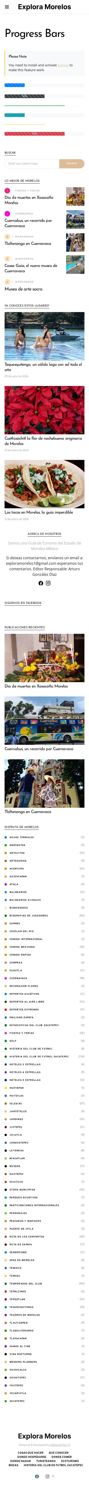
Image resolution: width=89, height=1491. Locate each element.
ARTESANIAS (18, 861)
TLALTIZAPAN (19, 1322)
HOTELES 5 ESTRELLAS (25, 1080)
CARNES (15, 923)
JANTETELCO (18, 1111)
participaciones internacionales (34, 1205)
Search (72, 163)
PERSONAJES (18, 1213)
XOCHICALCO (18, 1369)
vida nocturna (21, 1354)
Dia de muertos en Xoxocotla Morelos (36, 686)
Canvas (63, 65)
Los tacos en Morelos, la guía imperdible (39, 513)
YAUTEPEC (16, 1385)
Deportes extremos (24, 1009)
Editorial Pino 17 (60, 1445)
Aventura (17, 868)
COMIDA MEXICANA (22, 947)
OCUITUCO (16, 1182)
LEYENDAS (17, 1150)
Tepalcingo (18, 1291)
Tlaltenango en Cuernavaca (28, 244)
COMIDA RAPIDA (20, 954)
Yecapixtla (18, 1393)
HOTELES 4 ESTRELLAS (25, 1072)
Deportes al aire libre (27, 1001)
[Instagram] (48, 583)
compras (16, 962)
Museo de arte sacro (23, 289)
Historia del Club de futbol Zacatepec (39, 1056)
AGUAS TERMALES (22, 837)
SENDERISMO (18, 1252)
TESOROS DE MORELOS (25, 1315)
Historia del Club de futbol (31, 1048)
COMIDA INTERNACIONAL (26, 939)
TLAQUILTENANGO (22, 1330)
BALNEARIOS (18, 892)
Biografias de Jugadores (29, 915)
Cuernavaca (18, 978)
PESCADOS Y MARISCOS (25, 1221)
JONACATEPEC (19, 1142)
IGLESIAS (16, 1103)
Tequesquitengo (22, 1307)
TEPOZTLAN (17, 1299)
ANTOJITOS (17, 853)
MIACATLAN (17, 1158)
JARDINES (16, 1119)
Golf (13, 1041)
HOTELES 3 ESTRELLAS (25, 1064)
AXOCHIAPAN (18, 876)
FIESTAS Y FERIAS (22, 1033)
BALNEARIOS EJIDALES (25, 900)
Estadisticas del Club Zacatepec (34, 1025)
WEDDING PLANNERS (23, 1362)
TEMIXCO (15, 1268)
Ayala (14, 884)
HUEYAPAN (17, 1088)
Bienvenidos (19, 907)
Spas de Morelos (22, 1260)
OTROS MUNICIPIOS (22, 1189)
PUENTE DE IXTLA (22, 1229)
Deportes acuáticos (24, 994)
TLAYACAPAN (18, 1338)
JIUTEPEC (16, 1127)
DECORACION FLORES (24, 986)
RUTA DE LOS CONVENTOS (27, 1236)
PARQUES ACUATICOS (24, 1197)
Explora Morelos (44, 7)
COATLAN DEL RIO (22, 931)
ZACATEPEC (17, 1401)
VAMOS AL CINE (20, 1346)
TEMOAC (15, 1276)
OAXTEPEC (17, 1174)
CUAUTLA (16, 970)
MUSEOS (15, 1166)
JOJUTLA (16, 1135)
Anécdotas (17, 845)
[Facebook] (41, 583)
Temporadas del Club (26, 1283)
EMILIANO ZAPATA (22, 1017)
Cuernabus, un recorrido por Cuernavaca (39, 749)
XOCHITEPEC (18, 1377)
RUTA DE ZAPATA (21, 1244)
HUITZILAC (17, 1095)
